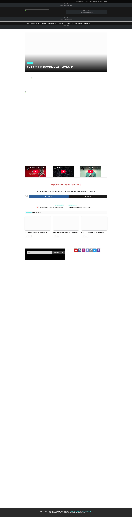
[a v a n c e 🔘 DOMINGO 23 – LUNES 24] (66, 52)
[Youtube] (76, 250)
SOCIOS (61, 23)
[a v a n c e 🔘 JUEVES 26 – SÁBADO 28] (38, 223)
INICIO (27, 23)
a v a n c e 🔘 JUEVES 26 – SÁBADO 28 (36, 232)
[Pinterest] (20, 89)
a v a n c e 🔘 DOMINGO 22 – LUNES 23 (92, 232)
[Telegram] (20, 103)
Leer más (28, 236)
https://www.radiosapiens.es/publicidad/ (66, 185)
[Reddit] (20, 100)
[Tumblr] (20, 96)
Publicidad (78, 23)
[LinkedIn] (20, 86)
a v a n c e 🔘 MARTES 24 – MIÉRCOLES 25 (65, 232)
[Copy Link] (20, 110)
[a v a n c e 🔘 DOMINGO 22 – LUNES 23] (94, 223)
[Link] (91, 250)
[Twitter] (20, 82)
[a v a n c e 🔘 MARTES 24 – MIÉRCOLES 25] (66, 223)
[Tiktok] (87, 250)
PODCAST (43, 23)
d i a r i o (30, 63)
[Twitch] (98, 250)
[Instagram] (83, 250)
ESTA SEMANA (35, 23)
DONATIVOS (70, 23)
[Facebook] (20, 79)
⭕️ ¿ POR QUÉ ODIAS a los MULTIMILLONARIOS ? (50, 207)
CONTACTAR (87, 23)
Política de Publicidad (86, 511)
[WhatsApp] (20, 107)
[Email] (20, 93)
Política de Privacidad (75, 511)
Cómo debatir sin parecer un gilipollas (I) (79, 207)
